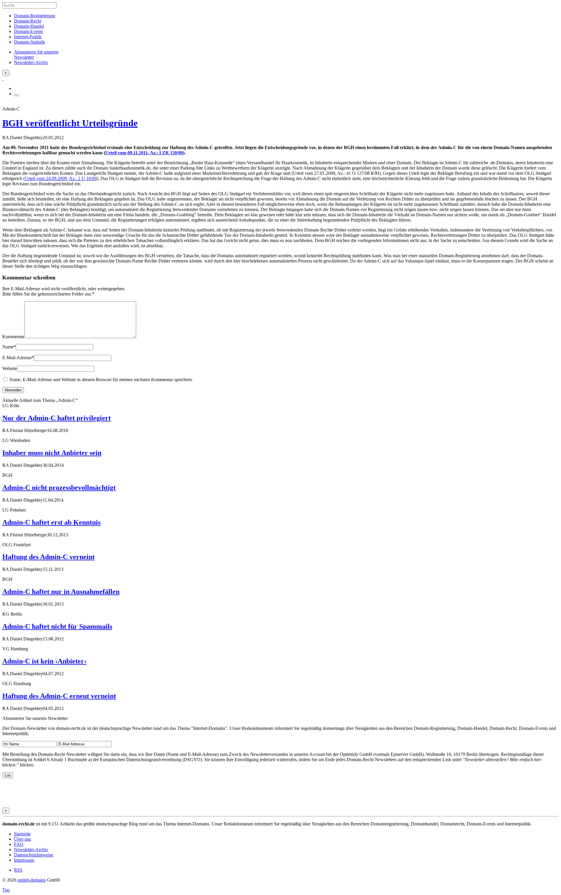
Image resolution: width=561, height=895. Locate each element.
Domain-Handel (29, 26)
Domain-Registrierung (34, 15)
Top (6, 889)
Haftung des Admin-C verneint (48, 557)
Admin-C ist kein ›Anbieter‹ (44, 661)
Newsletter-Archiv (31, 849)
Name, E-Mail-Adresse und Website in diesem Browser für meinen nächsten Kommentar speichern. (101, 379)
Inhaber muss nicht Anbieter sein (51, 453)
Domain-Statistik (29, 41)
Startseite (22, 833)
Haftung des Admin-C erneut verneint (59, 696)
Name (9, 346)
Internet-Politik (27, 36)
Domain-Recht (27, 20)
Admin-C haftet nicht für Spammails (57, 626)
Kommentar (13, 336)
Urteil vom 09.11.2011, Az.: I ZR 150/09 (144, 152)
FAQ (18, 844)
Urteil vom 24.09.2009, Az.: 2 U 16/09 (61, 178)
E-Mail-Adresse (18, 357)
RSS (18, 870)
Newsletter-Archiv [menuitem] (31, 62)
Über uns (22, 839)
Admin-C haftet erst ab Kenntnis (51, 522)
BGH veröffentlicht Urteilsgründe (70, 123)
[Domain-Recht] (3, 78)
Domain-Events (28, 31)
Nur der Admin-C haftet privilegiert (56, 418)
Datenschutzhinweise (33, 854)
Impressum (24, 860)
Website (9, 368)
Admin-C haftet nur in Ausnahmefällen (61, 591)
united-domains (32, 879)
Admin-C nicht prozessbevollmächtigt (59, 487)
